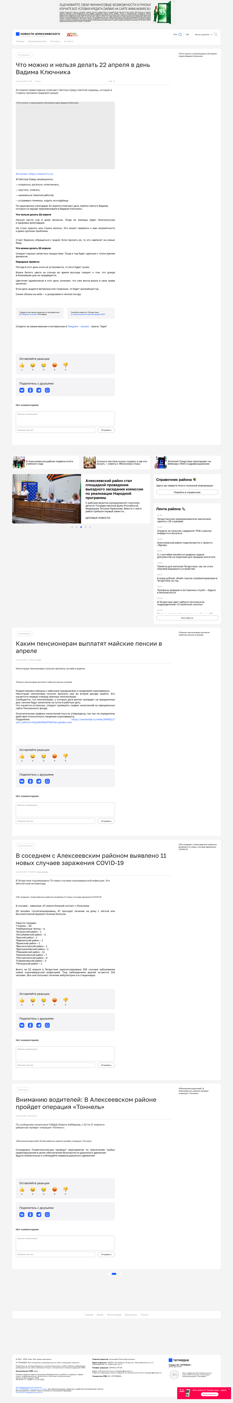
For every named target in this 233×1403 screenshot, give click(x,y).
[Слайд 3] (81, 527)
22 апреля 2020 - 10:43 (24, 872)
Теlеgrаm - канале (79, 326)
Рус (175, 34)
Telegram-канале (29, 314)
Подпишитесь (210, 1394)
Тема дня (23, 1089)
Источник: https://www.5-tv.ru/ (34, 173)
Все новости (187, 618)
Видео (100, 1314)
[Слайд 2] (76, 527)
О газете (68, 41)
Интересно (24, 54)
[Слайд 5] (90, 527)
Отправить (106, 430)
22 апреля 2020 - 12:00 (24, 81)
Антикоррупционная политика (29, 1387)
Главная (20, 41)
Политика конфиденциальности (29, 1392)
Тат (187, 34)
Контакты (55, 41)
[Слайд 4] (85, 527)
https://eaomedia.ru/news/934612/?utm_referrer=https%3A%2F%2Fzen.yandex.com (65, 721)
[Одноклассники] (30, 390)
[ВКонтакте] (21, 390)
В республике (25, 845)
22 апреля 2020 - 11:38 (24, 660)
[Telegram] (38, 390)
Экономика (24, 633)
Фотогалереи (114, 1314)
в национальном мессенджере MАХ (88, 314)
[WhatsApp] (47, 390)
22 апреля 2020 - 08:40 (24, 1116)
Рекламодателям (37, 41)
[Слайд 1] (72, 527)
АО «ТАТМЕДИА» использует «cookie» (31, 1389)
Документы (131, 1314)
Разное (144, 1314)
